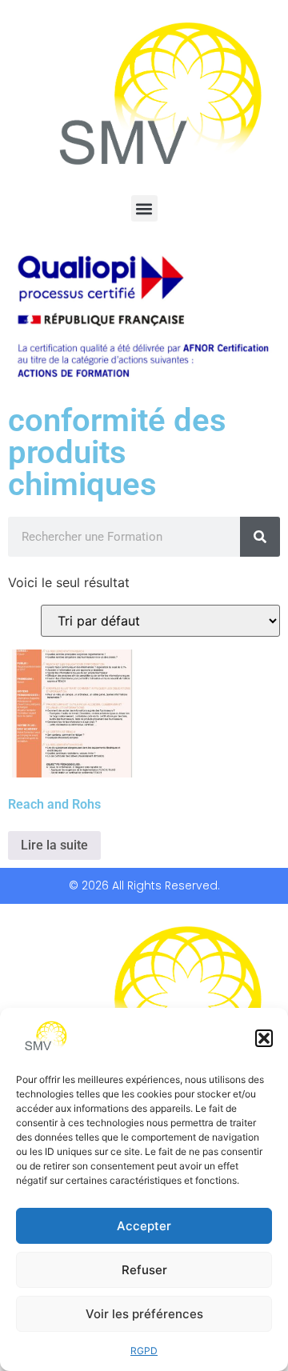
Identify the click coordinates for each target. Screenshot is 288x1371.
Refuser (144, 1269)
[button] (264, 1038)
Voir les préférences (144, 1313)
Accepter (144, 1225)
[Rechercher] (260, 537)
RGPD (144, 1351)
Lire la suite (54, 845)
